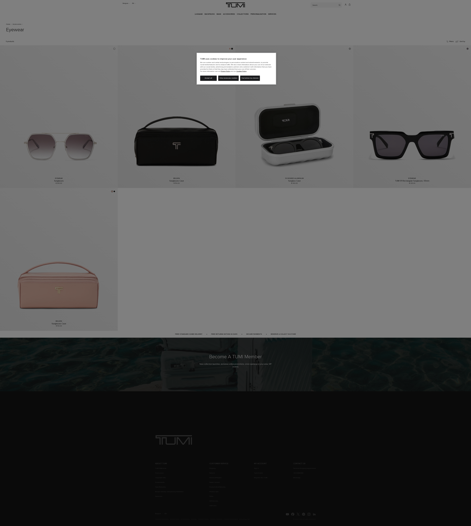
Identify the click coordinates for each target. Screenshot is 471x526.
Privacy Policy (225, 71)
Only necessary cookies (228, 78)
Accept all (208, 78)
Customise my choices (250, 78)
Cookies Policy (241, 71)
